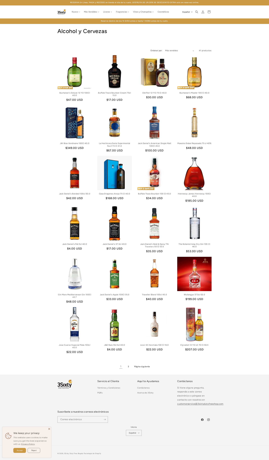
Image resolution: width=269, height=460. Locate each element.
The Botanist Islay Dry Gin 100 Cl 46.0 (194, 245)
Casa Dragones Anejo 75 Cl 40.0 (114, 194)
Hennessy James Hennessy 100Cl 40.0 (194, 195)
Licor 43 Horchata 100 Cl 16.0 (154, 345)
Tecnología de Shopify (92, 453)
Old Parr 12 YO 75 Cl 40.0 (154, 93)
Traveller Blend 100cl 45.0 (154, 294)
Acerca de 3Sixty (145, 393)
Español (132, 433)
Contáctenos (143, 388)
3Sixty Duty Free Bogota (73, 453)
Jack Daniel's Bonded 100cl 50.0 (74, 194)
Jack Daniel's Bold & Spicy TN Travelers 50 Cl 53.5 (154, 245)
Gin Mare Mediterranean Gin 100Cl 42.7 (74, 295)
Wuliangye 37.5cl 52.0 (194, 294)
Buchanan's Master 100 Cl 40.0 (194, 93)
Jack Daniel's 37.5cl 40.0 (115, 244)
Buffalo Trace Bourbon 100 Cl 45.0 (154, 194)
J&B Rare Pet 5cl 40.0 (114, 345)
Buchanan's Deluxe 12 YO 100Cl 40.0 (74, 94)
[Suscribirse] (105, 419)
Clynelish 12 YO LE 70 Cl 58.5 (194, 345)
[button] (197, 12)
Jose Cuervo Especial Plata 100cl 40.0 (74, 346)
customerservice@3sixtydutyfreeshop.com (200, 403)
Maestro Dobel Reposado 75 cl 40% (194, 143)
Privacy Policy (28, 444)
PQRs (100, 393)
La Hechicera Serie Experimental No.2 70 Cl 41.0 (114, 144)
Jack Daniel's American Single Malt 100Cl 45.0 (154, 144)
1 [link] (120, 366)
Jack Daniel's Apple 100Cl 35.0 (114, 294)
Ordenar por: (156, 50)
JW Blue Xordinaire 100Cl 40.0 (74, 143)
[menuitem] (76, 12)
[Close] (49, 429)
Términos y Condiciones (108, 388)
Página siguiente (142, 366)
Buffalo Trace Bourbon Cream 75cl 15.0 (114, 94)
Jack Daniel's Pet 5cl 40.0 (74, 244)
